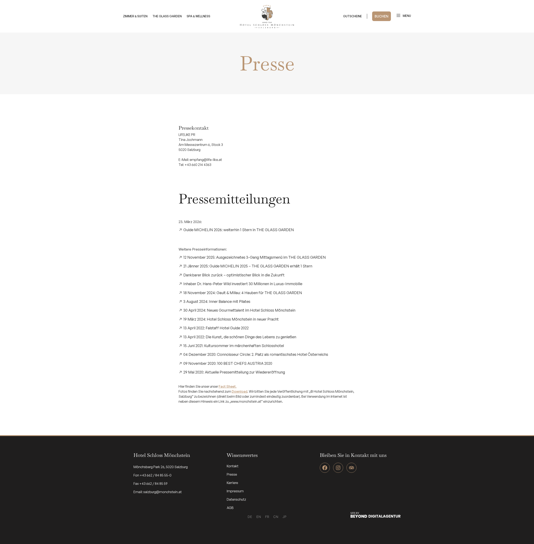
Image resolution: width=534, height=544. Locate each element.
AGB (230, 508)
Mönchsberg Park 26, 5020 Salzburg (161, 467)
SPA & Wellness (198, 16)
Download (239, 391)
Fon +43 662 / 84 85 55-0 (152, 475)
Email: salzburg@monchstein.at (158, 492)
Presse (232, 474)
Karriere (232, 483)
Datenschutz (236, 499)
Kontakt (232, 466)
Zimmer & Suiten (135, 16)
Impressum (235, 491)
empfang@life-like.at (206, 160)
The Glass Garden (167, 16)
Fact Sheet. (228, 386)
